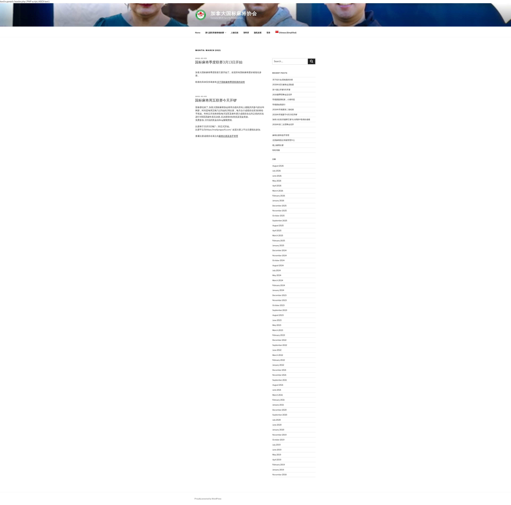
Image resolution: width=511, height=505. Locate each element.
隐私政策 (257, 32)
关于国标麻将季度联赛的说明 (231, 82)
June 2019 (276, 450)
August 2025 (278, 225)
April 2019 (276, 460)
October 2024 (278, 260)
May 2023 (276, 325)
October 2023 (278, 305)
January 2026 (278, 200)
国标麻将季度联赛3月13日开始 (218, 62)
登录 (268, 32)
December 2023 (279, 295)
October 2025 (278, 215)
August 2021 (277, 385)
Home (197, 32)
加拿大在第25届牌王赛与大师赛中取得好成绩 (291, 119)
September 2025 (279, 220)
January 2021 (278, 405)
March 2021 (277, 395)
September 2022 (279, 345)
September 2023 (279, 310)
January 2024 (278, 290)
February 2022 (278, 360)
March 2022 (277, 355)
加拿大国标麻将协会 (234, 13)
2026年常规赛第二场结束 (283, 109)
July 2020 (276, 420)
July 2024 (276, 270)
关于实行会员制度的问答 (282, 79)
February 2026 (278, 195)
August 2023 (278, 315)
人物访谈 (234, 32)
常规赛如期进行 (278, 104)
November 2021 (279, 375)
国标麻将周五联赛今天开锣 (216, 100)
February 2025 (278, 240)
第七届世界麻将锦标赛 (214, 32)
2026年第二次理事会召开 (283, 124)
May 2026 (276, 181)
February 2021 (278, 400)
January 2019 (278, 470)
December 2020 (279, 410)
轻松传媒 (276, 150)
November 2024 (279, 255)
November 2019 (279, 435)
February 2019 (278, 464)
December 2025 (279, 205)
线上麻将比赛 (278, 145)
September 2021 (279, 380)
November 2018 (279, 474)
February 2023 (278, 335)
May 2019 (276, 454)
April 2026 (276, 185)
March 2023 (277, 330)
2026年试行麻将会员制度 (283, 84)
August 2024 (278, 265)
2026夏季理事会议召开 (282, 94)
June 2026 (276, 176)
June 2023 (276, 320)
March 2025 (277, 235)
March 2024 (277, 280)
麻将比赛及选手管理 (228, 136)
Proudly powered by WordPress (208, 499)
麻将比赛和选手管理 (280, 135)
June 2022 (276, 350)
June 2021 (276, 390)
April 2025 (276, 230)
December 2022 (279, 340)
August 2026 (278, 166)
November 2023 (279, 300)
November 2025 (279, 210)
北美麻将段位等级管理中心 (283, 140)
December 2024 (279, 250)
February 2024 (278, 285)
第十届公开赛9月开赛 (281, 89)
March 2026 (277, 191)
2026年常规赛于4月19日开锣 (284, 114)
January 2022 (278, 365)
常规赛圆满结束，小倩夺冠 (283, 99)
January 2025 (278, 245)
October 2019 (278, 440)
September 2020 (279, 415)
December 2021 (279, 370)
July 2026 (276, 171)
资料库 (246, 32)
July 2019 (276, 445)
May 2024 (276, 275)
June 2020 (277, 425)
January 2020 (278, 430)
